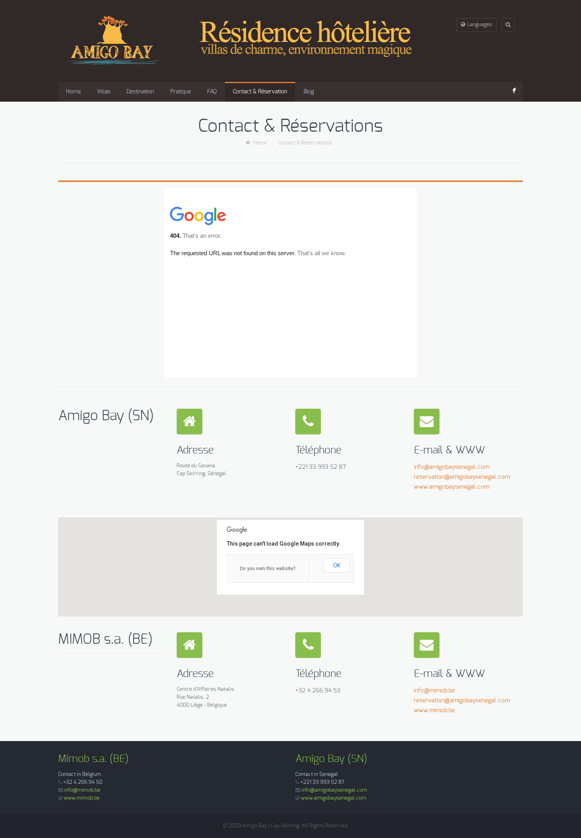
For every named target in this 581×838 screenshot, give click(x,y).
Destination (140, 92)
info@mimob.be (434, 691)
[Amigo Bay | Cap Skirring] (262, 41)
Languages (479, 24)
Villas (103, 92)
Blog (309, 92)
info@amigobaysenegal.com (451, 467)
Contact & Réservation (260, 92)
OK (336, 565)
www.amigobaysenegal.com (451, 487)
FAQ (212, 92)
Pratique (180, 92)
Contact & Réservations (305, 143)
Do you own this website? (268, 568)
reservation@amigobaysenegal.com (462, 477)
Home (73, 92)
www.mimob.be (434, 710)
